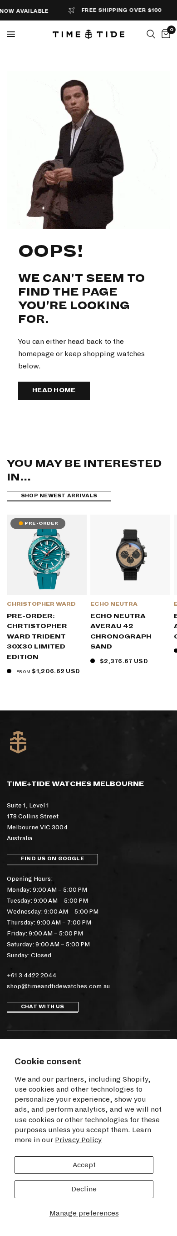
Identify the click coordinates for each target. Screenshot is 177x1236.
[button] (54, 391)
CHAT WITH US (42, 1006)
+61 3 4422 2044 (31, 975)
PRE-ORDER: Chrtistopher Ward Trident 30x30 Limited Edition (37, 636)
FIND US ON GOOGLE (52, 858)
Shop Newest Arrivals (59, 495)
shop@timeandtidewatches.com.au (58, 986)
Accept (84, 1165)
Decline (84, 1189)
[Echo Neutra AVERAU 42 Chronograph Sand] (130, 555)
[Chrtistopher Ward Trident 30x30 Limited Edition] (47, 555)
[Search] (150, 34)
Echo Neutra (114, 604)
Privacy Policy (78, 1140)
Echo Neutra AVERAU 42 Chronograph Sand (121, 631)
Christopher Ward (41, 604)
